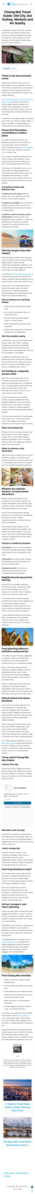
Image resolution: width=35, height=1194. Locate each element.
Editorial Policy (22, 1173)
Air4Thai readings (27, 147)
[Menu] (3, 4)
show (13, 68)
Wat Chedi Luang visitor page (20, 274)
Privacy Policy (9, 1173)
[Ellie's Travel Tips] (17, 4)
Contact (6, 1176)
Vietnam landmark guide (10, 942)
